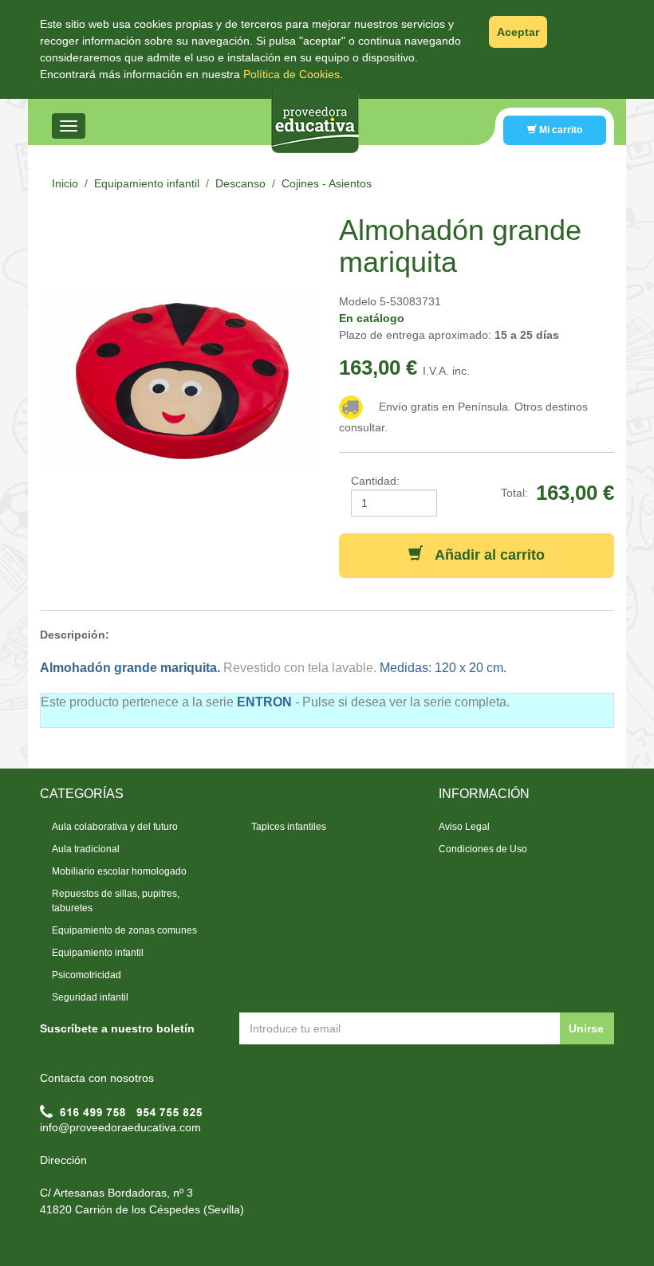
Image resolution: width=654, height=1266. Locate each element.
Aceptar (518, 32)
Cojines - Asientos (327, 183)
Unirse (586, 1028)
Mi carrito (559, 130)
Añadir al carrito (484, 555)
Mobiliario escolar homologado (119, 871)
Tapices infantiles (288, 826)
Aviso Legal (464, 826)
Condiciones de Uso (483, 849)
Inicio (65, 183)
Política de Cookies (291, 74)
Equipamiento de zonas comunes (124, 930)
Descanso (240, 183)
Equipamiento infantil (146, 183)
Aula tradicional (86, 849)
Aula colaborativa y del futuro (115, 826)
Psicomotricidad (86, 975)
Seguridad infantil (90, 997)
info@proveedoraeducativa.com (120, 1127)
